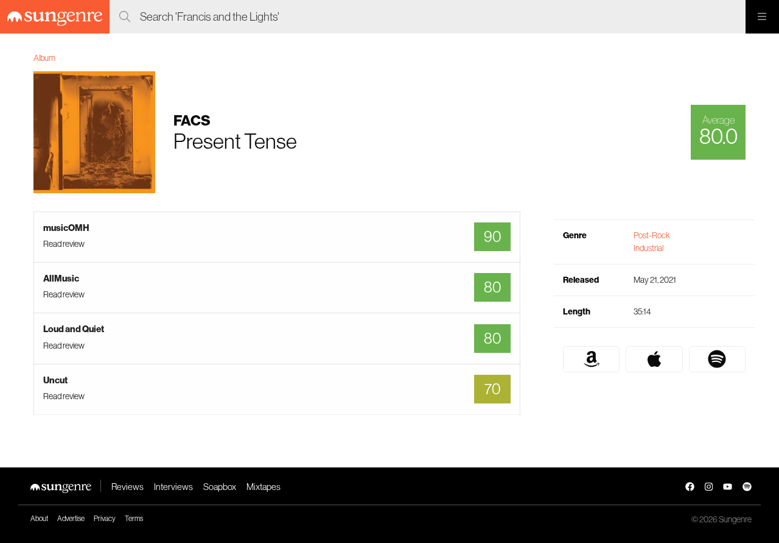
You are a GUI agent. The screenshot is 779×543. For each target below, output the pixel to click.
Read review (64, 243)
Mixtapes (263, 486)
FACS (192, 120)
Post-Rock (652, 235)
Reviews (127, 486)
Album (44, 58)
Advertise (71, 518)
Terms (134, 518)
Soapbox (219, 486)
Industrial (648, 248)
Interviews (173, 486)
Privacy (105, 518)
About (39, 518)
